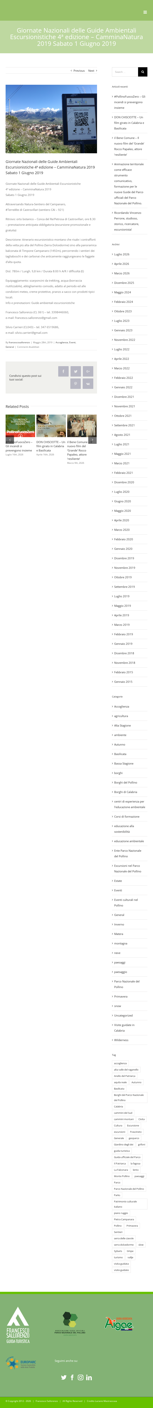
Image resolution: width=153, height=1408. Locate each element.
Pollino (118, 1225)
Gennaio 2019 (123, 644)
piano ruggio (121, 1213)
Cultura (118, 1125)
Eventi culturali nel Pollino (126, 902)
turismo (118, 1257)
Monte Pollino (122, 1176)
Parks (117, 1195)
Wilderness (121, 1040)
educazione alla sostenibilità (124, 828)
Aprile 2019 (121, 615)
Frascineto (136, 1131)
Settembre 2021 (124, 425)
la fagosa (135, 1163)
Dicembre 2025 (124, 283)
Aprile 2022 (121, 359)
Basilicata (120, 754)
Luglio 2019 (121, 596)
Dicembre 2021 (124, 397)
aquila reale (120, 1082)
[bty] (51, 119)
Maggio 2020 (122, 511)
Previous (79, 70)
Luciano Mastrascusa (106, 1401)
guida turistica (122, 1150)
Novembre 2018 (124, 663)
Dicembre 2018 (124, 653)
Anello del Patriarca (124, 1076)
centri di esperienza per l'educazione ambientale (129, 804)
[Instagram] (80, 1377)
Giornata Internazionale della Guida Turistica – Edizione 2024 (81, 420)
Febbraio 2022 (123, 378)
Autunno (119, 744)
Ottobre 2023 (123, 311)
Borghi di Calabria (125, 792)
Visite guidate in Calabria (124, 1027)
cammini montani (124, 1119)
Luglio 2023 (121, 321)
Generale (119, 1138)
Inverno (119, 924)
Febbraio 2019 (123, 634)
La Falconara (121, 1169)
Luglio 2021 (121, 444)
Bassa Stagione (123, 763)
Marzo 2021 (122, 463)
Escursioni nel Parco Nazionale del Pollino (127, 868)
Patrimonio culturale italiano (125, 1204)
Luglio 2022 (121, 349)
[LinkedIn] (89, 1377)
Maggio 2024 (122, 292)
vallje (130, 1257)
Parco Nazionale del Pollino (127, 984)
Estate (118, 881)
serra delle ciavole (124, 1238)
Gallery (20, 431)
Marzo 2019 (122, 625)
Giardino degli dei (123, 1144)
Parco (117, 1182)
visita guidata (121, 1263)
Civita (141, 1119)
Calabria (118, 1106)
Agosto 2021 (122, 435)
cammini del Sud (123, 1112)
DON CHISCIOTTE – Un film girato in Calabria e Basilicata (129, 122)
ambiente (120, 735)
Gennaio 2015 (123, 682)
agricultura (121, 716)
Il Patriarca (120, 1163)
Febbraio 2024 (123, 302)
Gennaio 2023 (123, 330)
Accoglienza (62, 342)
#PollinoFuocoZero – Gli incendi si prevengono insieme (129, 102)
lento (136, 1169)
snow (117, 1006)
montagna (120, 943)
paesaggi (119, 962)
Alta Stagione (122, 725)
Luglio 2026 (121, 254)
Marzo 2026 (122, 273)
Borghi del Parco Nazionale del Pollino (129, 1097)
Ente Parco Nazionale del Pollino (127, 853)
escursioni (119, 1131)
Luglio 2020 (121, 492)
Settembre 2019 (124, 587)
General (10, 346)
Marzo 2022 (122, 368)
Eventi (72, 342)
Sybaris (118, 1251)
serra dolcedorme (124, 1244)
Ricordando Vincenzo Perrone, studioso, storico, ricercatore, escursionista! (50, 420)
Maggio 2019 (122, 606)
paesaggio (120, 972)
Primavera (120, 996)
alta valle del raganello (126, 1069)
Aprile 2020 (121, 520)
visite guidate (121, 1270)
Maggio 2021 (122, 454)
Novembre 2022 (124, 340)
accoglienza (120, 1063)
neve (117, 953)
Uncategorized (123, 1015)
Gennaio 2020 (123, 549)
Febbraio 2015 (123, 672)
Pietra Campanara (124, 1219)
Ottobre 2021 (123, 416)
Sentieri (118, 1232)
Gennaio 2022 (123, 387)
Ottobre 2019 (123, 577)
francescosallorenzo (19, 342)
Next (91, 70)
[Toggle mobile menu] (145, 12)
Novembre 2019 (124, 568)
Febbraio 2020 (123, 539)
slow (140, 1244)
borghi (118, 773)
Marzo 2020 (122, 530)
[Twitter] (64, 1377)
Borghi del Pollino (125, 782)
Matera (118, 934)
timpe (130, 1251)
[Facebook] (72, 1377)
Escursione (133, 1125)
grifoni (141, 1144)
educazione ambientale (129, 841)
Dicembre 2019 (124, 558)
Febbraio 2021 (123, 473)
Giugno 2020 (122, 501)
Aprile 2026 (121, 264)
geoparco (134, 1138)
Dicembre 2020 (124, 482)
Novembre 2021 (124, 406)
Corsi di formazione (126, 816)
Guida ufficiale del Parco (127, 1157)
